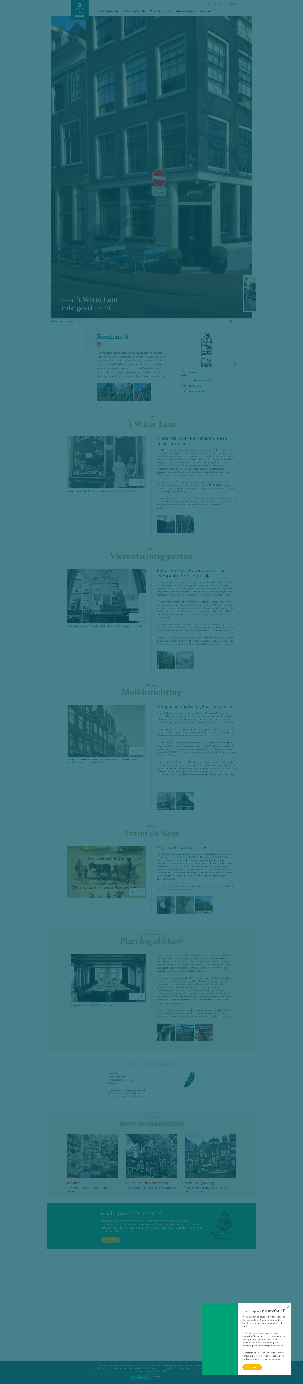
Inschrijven (252, 1367)
